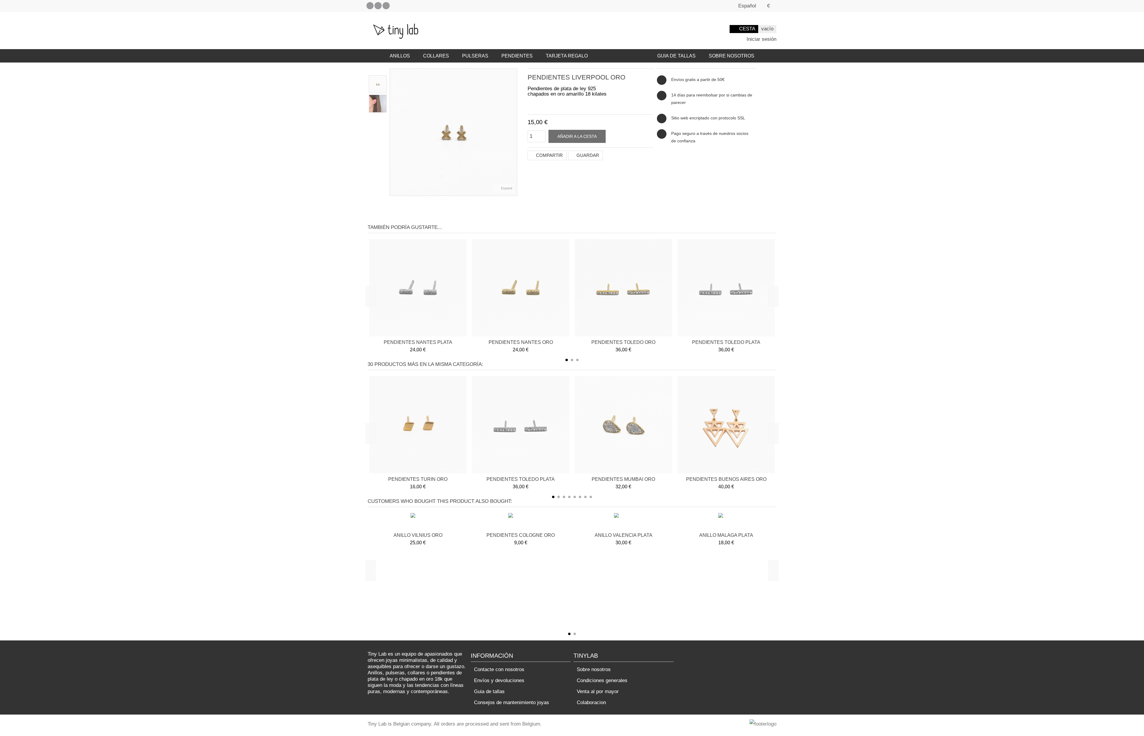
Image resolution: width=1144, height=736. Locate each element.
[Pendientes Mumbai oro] (623, 424)
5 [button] (574, 497)
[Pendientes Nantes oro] (520, 287)
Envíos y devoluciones (499, 680)
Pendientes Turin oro (417, 479)
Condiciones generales (602, 680)
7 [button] (585, 497)
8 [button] (591, 497)
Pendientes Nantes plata (418, 342)
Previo (393, 132)
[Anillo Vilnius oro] (418, 522)
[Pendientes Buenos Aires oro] (726, 424)
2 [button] (572, 360)
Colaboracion (591, 702)
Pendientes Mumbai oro (623, 479)
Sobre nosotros (594, 669)
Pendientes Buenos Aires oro (726, 479)
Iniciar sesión (760, 39)
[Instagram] (386, 5)
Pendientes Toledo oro (623, 342)
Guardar (587, 155)
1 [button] (566, 360)
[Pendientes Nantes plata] (418, 287)
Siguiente (514, 132)
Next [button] (773, 296)
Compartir (549, 155)
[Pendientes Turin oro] (418, 424)
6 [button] (580, 497)
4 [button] (569, 497)
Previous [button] (370, 296)
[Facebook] (370, 5)
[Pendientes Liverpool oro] (377, 84)
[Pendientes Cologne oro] (520, 522)
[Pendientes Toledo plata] (726, 287)
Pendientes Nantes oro (521, 342)
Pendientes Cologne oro (520, 535)
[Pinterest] (378, 5)
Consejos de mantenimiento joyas (511, 702)
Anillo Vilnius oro (418, 535)
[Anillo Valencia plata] (623, 522)
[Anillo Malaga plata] (726, 522)
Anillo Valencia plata (623, 535)
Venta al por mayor (598, 691)
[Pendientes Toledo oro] (623, 287)
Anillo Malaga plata (726, 535)
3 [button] (577, 360)
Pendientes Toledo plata (726, 342)
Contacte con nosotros (499, 669)
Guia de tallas (489, 691)
